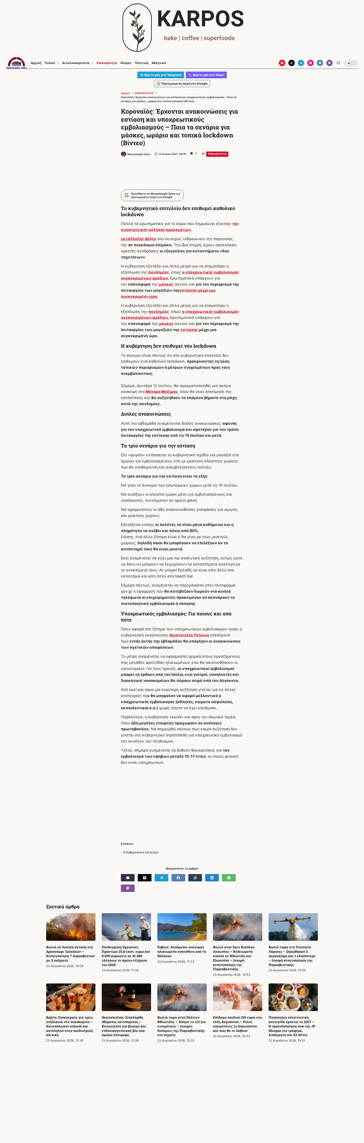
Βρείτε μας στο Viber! (208, 75)
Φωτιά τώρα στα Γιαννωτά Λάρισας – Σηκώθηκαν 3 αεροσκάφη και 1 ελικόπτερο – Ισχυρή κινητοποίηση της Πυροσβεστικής (292, 956)
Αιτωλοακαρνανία (76, 63)
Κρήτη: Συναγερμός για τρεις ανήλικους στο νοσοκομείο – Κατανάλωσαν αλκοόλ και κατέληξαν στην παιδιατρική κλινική (69, 1026)
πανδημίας (158, 272)
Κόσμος (126, 63)
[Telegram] (301, 63)
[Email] (128, 877)
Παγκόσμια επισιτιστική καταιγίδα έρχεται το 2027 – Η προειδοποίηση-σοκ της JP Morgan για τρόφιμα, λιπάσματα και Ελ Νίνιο (292, 1026)
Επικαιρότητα (107, 63)
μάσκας (166, 284)
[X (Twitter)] (144, 877)
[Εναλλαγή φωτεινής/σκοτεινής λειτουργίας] (351, 63)
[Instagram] (310, 63)
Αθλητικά (159, 63)
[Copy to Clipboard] (195, 877)
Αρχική (36, 63)
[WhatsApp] (229, 877)
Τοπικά (49, 63)
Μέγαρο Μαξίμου (161, 391)
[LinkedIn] (212, 877)
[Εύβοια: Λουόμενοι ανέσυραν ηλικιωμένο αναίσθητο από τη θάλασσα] (182, 927)
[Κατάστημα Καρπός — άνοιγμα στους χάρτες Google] (182, 27)
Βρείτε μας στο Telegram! (163, 75)
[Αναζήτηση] (338, 62)
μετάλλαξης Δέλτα (138, 239)
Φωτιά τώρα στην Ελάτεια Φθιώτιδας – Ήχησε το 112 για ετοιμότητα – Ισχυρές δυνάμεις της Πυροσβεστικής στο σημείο (181, 1026)
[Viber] (329, 63)
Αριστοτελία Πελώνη (189, 635)
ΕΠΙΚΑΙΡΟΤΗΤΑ (217, 154)
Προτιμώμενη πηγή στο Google (184, 83)
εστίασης (190, 329)
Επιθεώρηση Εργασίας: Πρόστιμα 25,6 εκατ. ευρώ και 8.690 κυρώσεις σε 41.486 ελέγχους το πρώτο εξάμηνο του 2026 (126, 956)
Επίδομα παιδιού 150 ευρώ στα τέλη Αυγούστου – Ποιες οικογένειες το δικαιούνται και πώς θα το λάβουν (237, 1024)
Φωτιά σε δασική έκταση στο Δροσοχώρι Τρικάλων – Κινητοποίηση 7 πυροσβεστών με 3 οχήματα (70, 953)
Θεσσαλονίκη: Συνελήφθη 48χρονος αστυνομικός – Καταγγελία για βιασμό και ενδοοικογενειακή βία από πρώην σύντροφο (124, 1026)
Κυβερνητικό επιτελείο (140, 852)
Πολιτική (142, 63)
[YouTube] (282, 63)
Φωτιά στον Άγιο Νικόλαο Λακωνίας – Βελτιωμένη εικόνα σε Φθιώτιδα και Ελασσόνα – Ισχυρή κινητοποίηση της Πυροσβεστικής (234, 958)
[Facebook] (320, 63)
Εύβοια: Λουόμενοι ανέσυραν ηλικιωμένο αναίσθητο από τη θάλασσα (181, 951)
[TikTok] (291, 63)
